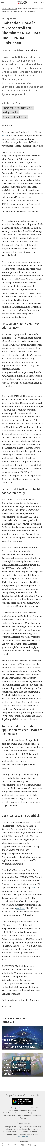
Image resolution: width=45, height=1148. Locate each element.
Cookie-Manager (11, 1108)
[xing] (16, 1144)
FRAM (5, 135)
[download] (35, 1144)
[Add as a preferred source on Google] (22, 1101)
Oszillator (21, 908)
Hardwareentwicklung (9, 8)
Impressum (22, 1115)
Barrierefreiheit (10, 1115)
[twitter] (9, 1145)
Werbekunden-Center (12, 1113)
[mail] (29, 1145)
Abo (30, 1115)
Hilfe (38, 1108)
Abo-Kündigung (30, 1110)
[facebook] (3, 1145)
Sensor (34, 887)
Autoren (23, 1118)
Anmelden (39, 3)
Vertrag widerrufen (15, 1110)
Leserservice (24, 1108)
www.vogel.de (22, 1137)
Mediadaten (26, 1113)
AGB (33, 1108)
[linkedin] (22, 1145)
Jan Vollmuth (32, 50)
